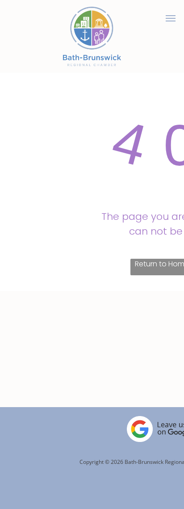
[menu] (171, 18)
